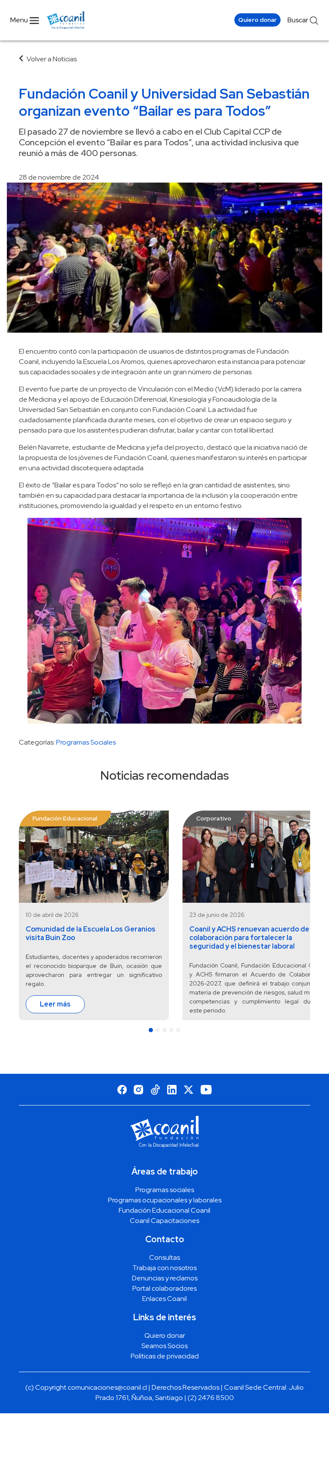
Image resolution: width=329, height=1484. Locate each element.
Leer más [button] (55, 1004)
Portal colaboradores (164, 1288)
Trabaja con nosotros (164, 1267)
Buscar (298, 19)
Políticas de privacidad (165, 1356)
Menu (19, 19)
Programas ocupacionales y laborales (164, 1200)
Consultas (164, 1257)
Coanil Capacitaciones (164, 1220)
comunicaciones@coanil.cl (107, 1387)
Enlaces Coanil (164, 1298)
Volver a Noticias (52, 58)
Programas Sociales (86, 742)
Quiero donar (257, 20)
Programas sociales (164, 1189)
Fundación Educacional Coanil (164, 1210)
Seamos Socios (164, 1345)
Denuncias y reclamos (164, 1278)
